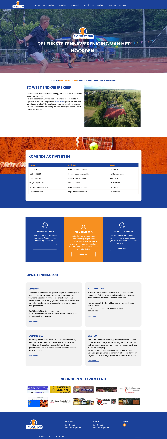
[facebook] (124, 425)
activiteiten (59, 101)
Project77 (138, 437)
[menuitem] (37, 5)
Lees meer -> (34, 321)
